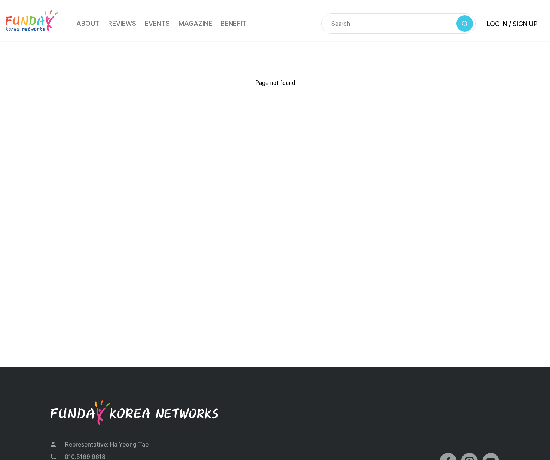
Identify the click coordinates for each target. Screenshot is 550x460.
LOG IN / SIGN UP (512, 24)
